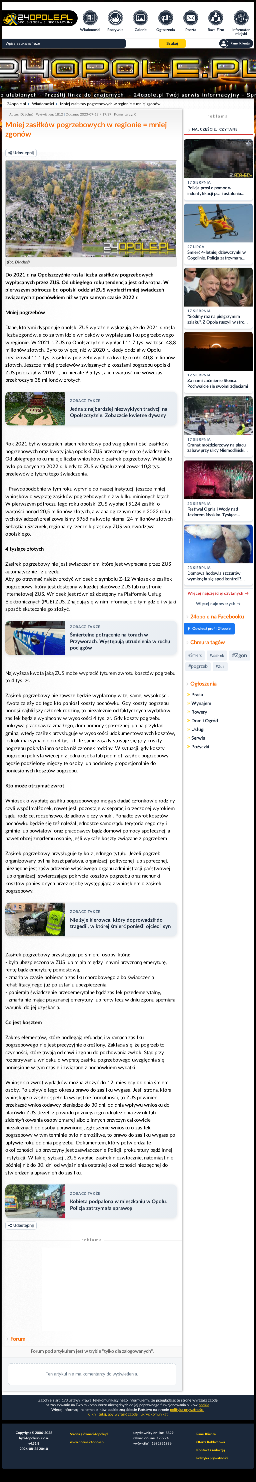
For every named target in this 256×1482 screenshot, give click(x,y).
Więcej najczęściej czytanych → (218, 593)
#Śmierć (195, 655)
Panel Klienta (206, 1434)
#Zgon (239, 655)
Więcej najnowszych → (218, 604)
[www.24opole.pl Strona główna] (40, 23)
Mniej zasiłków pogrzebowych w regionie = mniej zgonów (110, 104)
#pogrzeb (198, 666)
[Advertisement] (92, 1289)
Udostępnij (23, 153)
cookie (204, 1405)
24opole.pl (16, 104)
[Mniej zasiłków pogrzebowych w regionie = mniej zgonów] (91, 208)
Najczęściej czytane (215, 129)
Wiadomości (43, 104)
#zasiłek (217, 656)
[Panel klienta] (236, 43)
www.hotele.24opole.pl (87, 1442)
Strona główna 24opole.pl (89, 1434)
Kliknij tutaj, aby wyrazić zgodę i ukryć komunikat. (128, 1414)
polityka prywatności (187, 1410)
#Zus (220, 667)
